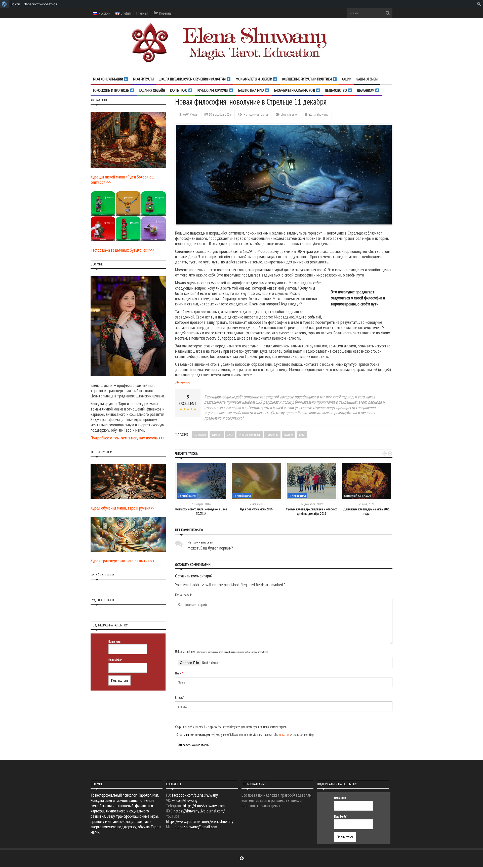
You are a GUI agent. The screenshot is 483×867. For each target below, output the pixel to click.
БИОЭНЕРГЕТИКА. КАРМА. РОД (295, 90)
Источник (182, 382)
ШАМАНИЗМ (366, 90)
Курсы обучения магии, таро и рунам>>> (122, 508)
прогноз (288, 434)
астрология (200, 434)
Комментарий (183, 595)
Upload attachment (221, 652)
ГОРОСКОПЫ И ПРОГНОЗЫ (111, 90)
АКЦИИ (346, 79)
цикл (302, 434)
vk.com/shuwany (184, 800)
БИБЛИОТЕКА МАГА (251, 90)
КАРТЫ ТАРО (179, 90)
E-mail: (179, 697)
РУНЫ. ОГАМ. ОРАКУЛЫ (213, 90)
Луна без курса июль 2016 (256, 509)
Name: (179, 673)
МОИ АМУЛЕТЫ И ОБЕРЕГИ (254, 79)
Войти (15, 4)
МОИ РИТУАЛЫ (143, 79)
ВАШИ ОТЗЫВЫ (367, 79)
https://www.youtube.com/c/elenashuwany (199, 821)
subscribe (284, 735)
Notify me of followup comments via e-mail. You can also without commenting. (264, 735)
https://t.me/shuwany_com (204, 805)
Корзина (165, 13)
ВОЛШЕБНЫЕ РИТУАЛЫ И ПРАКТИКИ (307, 79)
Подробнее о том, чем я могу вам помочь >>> (127, 438)
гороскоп (216, 434)
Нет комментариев (256, 114)
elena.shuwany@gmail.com (196, 827)
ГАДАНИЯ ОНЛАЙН (152, 90)
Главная (142, 13)
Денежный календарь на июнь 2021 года (366, 511)
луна (230, 434)
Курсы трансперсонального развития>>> (122, 561)
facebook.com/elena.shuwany (195, 795)
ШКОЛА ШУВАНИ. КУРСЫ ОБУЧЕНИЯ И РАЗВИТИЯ (192, 79)
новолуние (272, 434)
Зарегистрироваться (40, 4)
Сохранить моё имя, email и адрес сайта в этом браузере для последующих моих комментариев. (231, 727)
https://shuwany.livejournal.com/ (199, 811)
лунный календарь (249, 434)
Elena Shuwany (318, 114)
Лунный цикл (289, 114)
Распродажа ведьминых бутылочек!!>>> (122, 250)
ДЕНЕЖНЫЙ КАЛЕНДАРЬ (357, 495)
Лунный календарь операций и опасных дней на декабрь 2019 (311, 511)
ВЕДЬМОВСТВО (336, 90)
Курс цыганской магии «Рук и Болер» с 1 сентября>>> (122, 179)
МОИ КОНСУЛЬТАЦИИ (108, 79)
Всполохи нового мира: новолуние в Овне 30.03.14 (201, 511)
